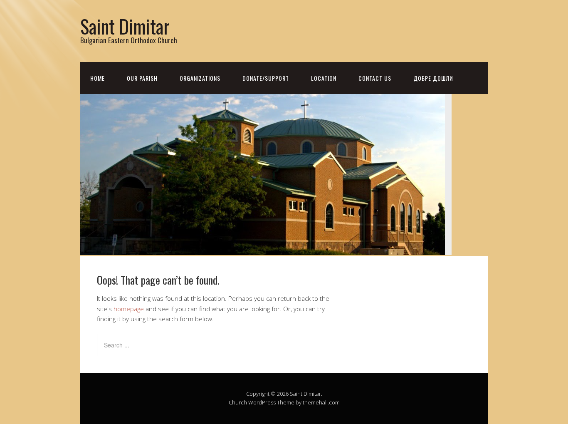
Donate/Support (265, 78)
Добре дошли (433, 78)
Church (238, 402)
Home (97, 78)
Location (323, 78)
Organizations (200, 78)
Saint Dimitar (125, 26)
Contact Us (374, 78)
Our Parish (142, 78)
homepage (129, 309)
